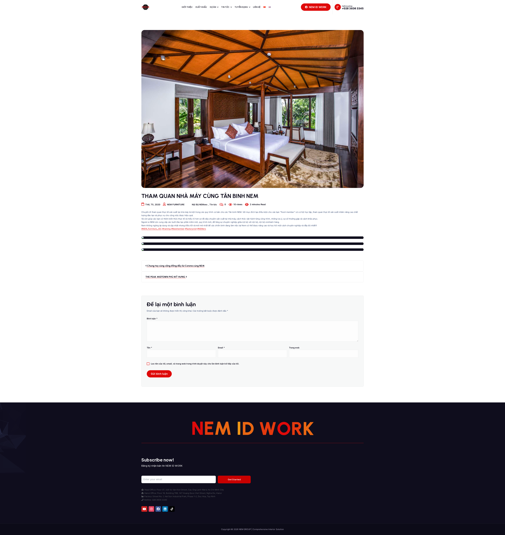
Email (221, 347)
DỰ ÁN (213, 7)
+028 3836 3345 (353, 8)
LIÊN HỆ (256, 7)
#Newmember (178, 229)
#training (166, 229)
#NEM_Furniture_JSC (151, 229)
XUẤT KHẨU (201, 7)
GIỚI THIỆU (187, 7)
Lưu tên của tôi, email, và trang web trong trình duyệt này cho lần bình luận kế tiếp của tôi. (195, 363)
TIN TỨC (225, 7)
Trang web (294, 347)
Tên (149, 347)
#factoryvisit (191, 229)
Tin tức (213, 204)
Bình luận (152, 318)
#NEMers (201, 229)
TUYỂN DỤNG (241, 7)
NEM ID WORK (317, 7)
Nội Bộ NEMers (199, 204)
